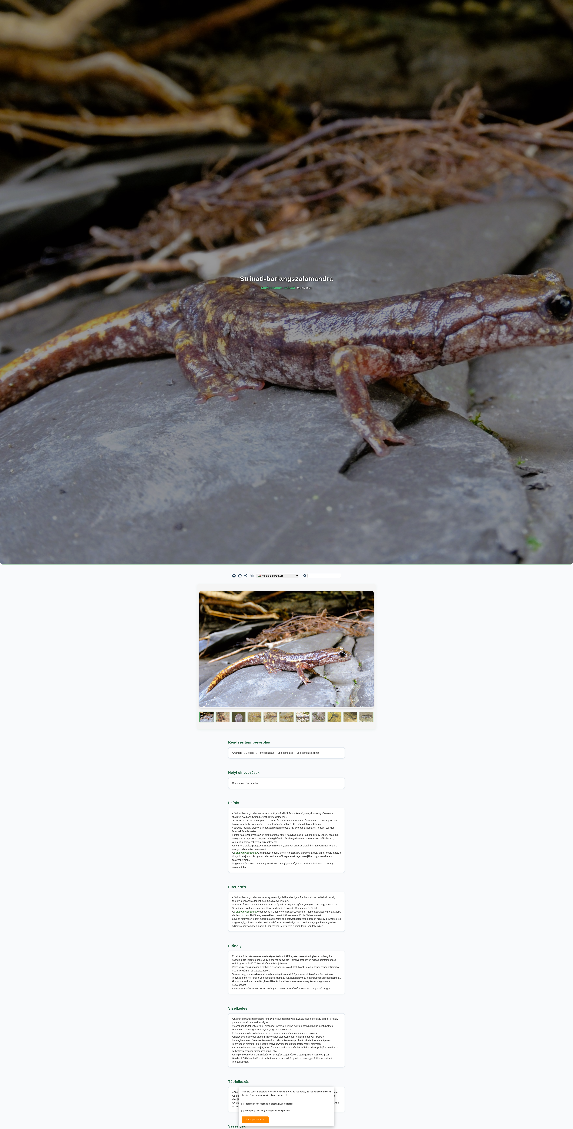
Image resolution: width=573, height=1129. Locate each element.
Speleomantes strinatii (246, 853)
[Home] (234, 576)
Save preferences (255, 1119)
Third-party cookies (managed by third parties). (267, 1110)
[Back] (240, 576)
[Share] (246, 575)
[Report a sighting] (252, 576)
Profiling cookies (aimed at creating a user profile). (269, 1103)
